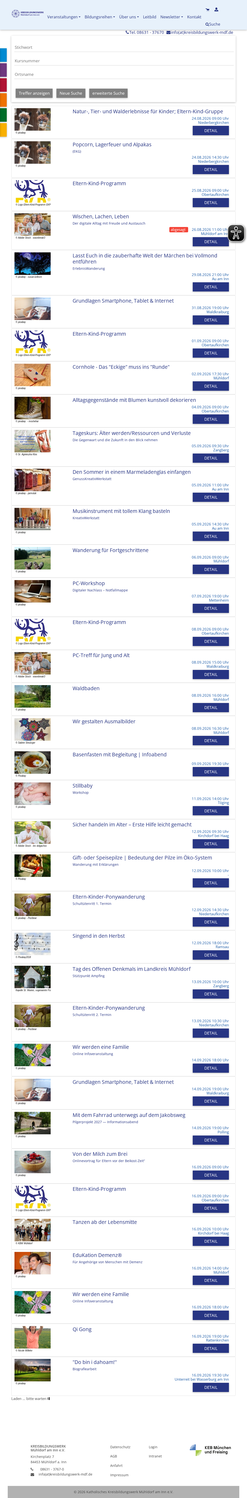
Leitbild (149, 17)
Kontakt (194, 17)
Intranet (155, 1456)
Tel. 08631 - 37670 (146, 32)
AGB (113, 1456)
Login (153, 1447)
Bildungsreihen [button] (98, 17)
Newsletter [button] (170, 17)
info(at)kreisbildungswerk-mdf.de (202, 32)
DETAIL (211, 130)
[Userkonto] (217, 10)
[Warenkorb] (208, 10)
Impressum (119, 1475)
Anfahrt (116, 1465)
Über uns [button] (127, 17)
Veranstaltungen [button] (62, 17)
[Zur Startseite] (28, 14)
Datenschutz (120, 1447)
